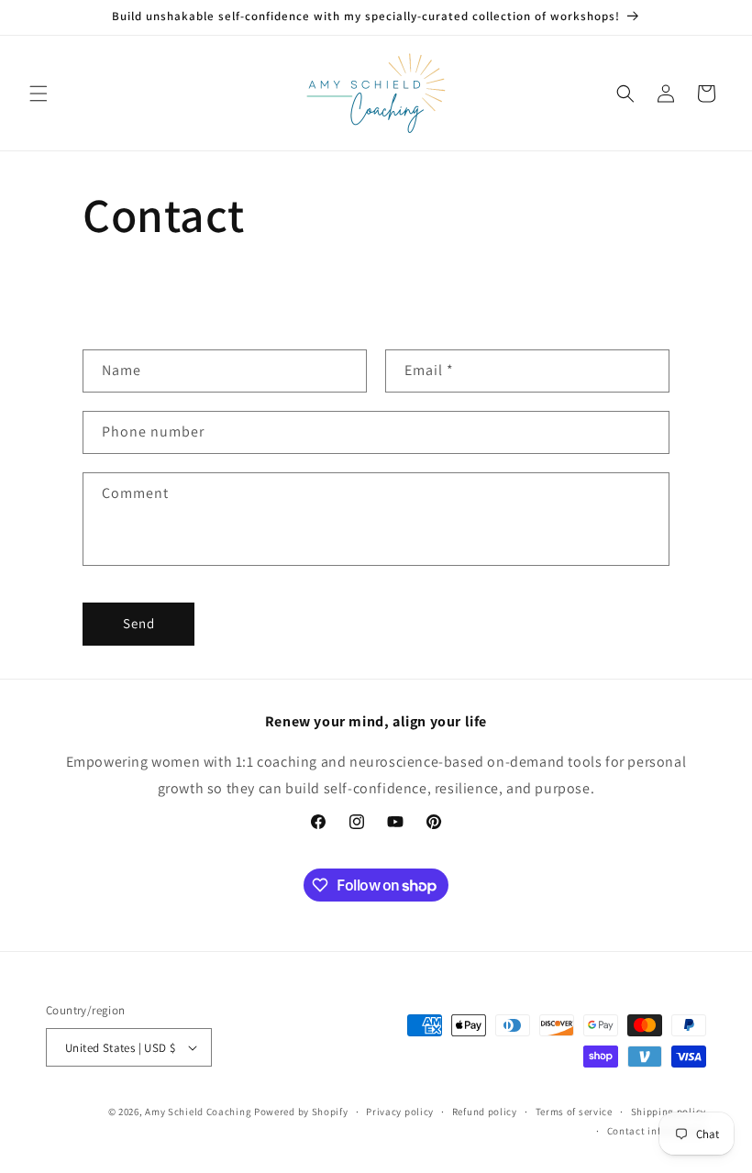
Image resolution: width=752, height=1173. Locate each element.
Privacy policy (400, 1111)
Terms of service (574, 1111)
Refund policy (484, 1111)
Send (139, 623)
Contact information (656, 1130)
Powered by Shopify (301, 1111)
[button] (38, 93)
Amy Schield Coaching (198, 1111)
